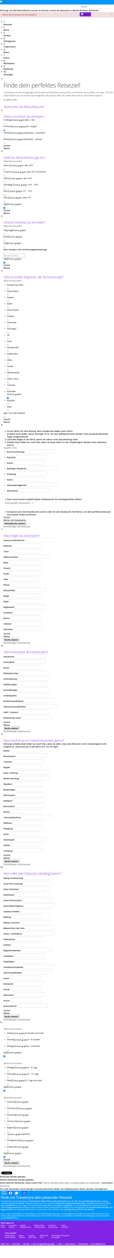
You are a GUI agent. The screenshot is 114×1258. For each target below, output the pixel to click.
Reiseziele (83, 1244)
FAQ (15, 99)
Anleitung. (5, 1186)
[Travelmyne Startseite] (7, 2)
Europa (11, 1227)
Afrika (3, 1225)
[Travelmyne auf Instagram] (103, 3)
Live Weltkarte (98, 1244)
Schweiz (22, 1237)
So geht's (7, 99)
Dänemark (44, 1235)
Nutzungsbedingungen (44, 1244)
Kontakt (16, 1244)
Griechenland (10, 1237)
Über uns (5, 1244)
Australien (13, 1225)
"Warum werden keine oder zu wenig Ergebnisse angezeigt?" (71, 1182)
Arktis (63, 1225)
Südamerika (53, 1227)
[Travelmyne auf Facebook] (88, 3)
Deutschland (10, 1235)
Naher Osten (39, 1225)
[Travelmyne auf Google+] (98, 3)
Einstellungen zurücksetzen (16, 526)
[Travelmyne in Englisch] (110, 3)
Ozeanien (52, 1225)
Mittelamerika (25, 1227)
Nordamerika (39, 1227)
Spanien (32, 1235)
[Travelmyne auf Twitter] (93, 3)
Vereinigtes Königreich (60, 1235)
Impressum (70, 1244)
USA (41, 1237)
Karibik (23, 1225)
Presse (26, 1244)
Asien (3, 1227)
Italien (21, 1235)
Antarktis (64, 1227)
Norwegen (56, 1237)
